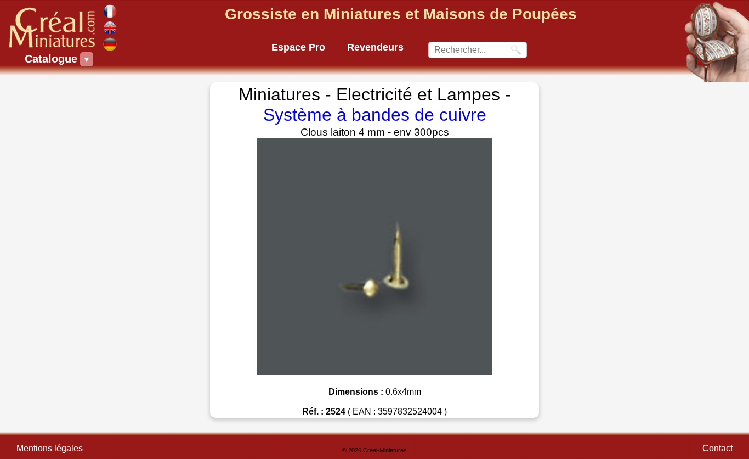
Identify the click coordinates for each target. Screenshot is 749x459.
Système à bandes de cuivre (374, 115)
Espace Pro (298, 47)
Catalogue (52, 59)
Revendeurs (375, 47)
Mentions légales (49, 448)
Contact (717, 448)
